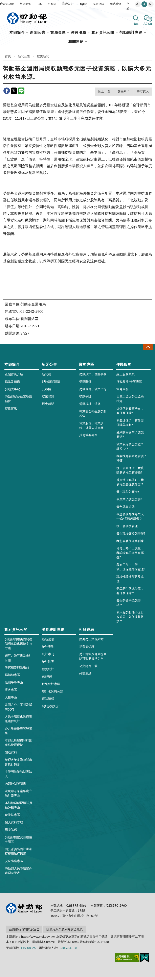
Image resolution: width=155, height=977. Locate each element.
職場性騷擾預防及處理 (130, 579)
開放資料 (11, 752)
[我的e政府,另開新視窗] (144, 958)
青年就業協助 (125, 506)
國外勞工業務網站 (91, 639)
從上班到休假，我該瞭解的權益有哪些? (130, 470)
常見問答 (25, 4)
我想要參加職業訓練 (130, 541)
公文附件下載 (88, 666)
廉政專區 (11, 689)
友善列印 (123, 91)
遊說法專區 (12, 814)
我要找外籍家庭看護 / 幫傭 (131, 458)
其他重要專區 (88, 435)
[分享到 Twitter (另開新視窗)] (14, 91)
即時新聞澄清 (51, 381)
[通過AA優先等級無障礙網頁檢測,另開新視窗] (127, 958)
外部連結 (85, 673)
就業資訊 (48, 396)
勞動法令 (67, 4)
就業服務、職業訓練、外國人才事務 (91, 425)
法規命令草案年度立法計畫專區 (18, 793)
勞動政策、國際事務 (93, 374)
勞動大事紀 (12, 389)
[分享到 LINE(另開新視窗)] (21, 91)
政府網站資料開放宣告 (24, 929)
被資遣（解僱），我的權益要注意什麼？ (130, 482)
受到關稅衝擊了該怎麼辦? (130, 434)
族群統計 (48, 676)
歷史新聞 (43, 56)
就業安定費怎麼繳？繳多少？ (130, 446)
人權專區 (11, 697)
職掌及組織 (12, 381)
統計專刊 (48, 654)
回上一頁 (104, 91)
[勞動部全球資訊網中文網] (27, 18)
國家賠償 (11, 829)
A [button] (144, 4)
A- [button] (137, 4)
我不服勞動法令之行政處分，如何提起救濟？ (130, 617)
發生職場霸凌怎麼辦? (130, 533)
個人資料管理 (14, 822)
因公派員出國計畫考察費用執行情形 (18, 851)
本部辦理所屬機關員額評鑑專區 (18, 805)
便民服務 (78, 32)
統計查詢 (48, 646)
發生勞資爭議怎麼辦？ (128, 603)
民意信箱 (98, 4)
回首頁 (51, 4)
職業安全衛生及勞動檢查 (93, 413)
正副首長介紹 (14, 374)
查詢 (136, 24)
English (83, 4)
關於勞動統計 (51, 706)
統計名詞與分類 (52, 691)
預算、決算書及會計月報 (18, 658)
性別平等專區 (14, 682)
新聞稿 (46, 374)
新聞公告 (37, 32)
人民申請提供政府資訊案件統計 (18, 719)
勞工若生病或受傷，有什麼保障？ (130, 591)
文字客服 (147, 24)
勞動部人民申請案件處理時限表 (18, 871)
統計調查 (48, 661)
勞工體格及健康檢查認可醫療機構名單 (93, 656)
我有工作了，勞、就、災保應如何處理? (130, 567)
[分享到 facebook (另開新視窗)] (6, 91)
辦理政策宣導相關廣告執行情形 (18, 762)
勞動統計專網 (130, 32)
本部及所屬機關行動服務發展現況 (18, 743)
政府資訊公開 (102, 32)
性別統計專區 (51, 684)
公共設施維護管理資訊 (18, 731)
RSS (39, 4)
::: (2, 3)
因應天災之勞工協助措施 (130, 398)
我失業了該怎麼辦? (129, 499)
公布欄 (46, 389)
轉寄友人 (143, 91)
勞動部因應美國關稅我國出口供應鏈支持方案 (18, 644)
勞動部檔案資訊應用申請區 (18, 839)
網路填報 (48, 698)
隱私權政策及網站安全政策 (64, 929)
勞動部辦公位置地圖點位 (18, 398)
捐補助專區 (12, 675)
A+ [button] (151, 4)
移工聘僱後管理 (127, 526)
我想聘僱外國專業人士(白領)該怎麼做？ (130, 516)
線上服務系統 (125, 374)
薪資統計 (48, 669)
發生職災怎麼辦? (127, 491)
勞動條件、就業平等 (93, 389)
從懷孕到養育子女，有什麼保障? (130, 411)
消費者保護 (86, 646)
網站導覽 (115, 4)
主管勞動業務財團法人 (18, 774)
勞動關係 (85, 381)
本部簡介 (17, 32)
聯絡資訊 (11, 408)
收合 (148, 347)
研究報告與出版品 (17, 667)
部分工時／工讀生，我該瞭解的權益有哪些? (130, 553)
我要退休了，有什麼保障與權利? (130, 422)
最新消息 (48, 639)
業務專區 (58, 32)
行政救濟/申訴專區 (129, 381)
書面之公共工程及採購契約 (18, 707)
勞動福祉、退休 (90, 404)
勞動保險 (85, 396)
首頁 (8, 56)
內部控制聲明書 (15, 783)
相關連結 (76, 42)
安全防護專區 (14, 861)
